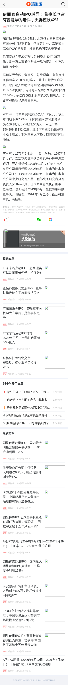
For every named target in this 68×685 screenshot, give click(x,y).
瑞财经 (10, 26)
